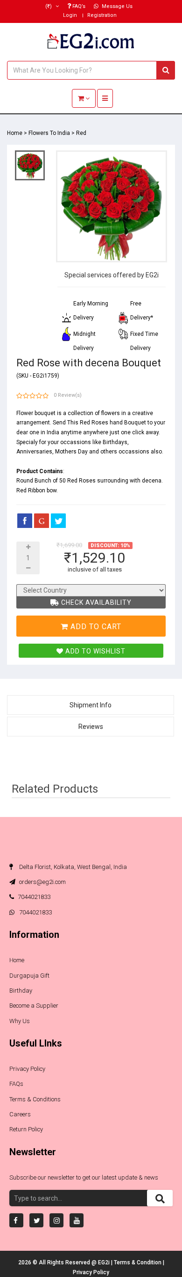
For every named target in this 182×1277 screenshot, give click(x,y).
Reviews (90, 726)
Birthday (20, 990)
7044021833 (34, 896)
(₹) (49, 6)
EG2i (104, 1262)
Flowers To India (49, 133)
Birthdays (115, 442)
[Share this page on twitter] (58, 520)
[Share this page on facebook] (24, 520)
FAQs (16, 1083)
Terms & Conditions (35, 1099)
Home (14, 133)
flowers (110, 413)
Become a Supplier (33, 1005)
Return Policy (26, 1129)
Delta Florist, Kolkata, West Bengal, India (72, 866)
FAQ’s (78, 6)
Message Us (116, 6)
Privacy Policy (27, 1068)
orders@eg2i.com (42, 881)
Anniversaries (34, 451)
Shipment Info (91, 705)
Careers (20, 1114)
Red (81, 133)
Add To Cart (94, 626)
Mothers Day (71, 451)
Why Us (19, 1021)
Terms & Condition (138, 1262)
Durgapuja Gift (29, 975)
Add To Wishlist (94, 651)
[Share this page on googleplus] (41, 520)
